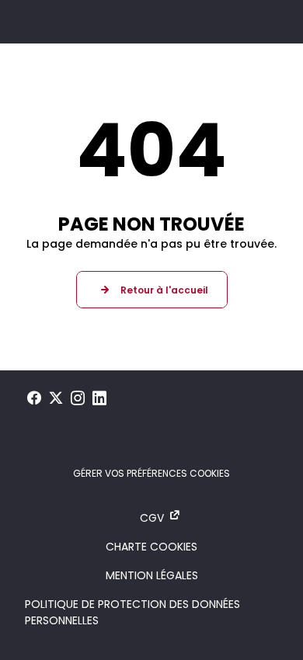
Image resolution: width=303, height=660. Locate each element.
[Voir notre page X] (56, 398)
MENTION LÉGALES (152, 575)
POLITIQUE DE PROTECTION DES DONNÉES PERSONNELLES (132, 612)
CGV (152, 518)
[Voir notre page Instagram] (77, 398)
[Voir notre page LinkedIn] (99, 398)
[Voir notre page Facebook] (34, 398)
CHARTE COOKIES (151, 546)
